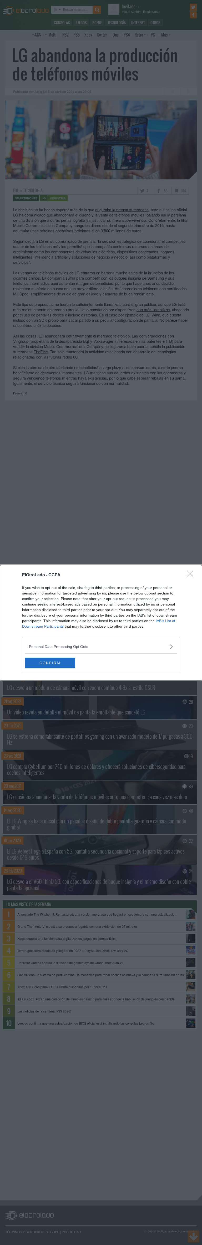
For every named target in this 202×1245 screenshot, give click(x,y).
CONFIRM (49, 663)
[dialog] (101, 622)
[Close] (192, 575)
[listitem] (101, 646)
